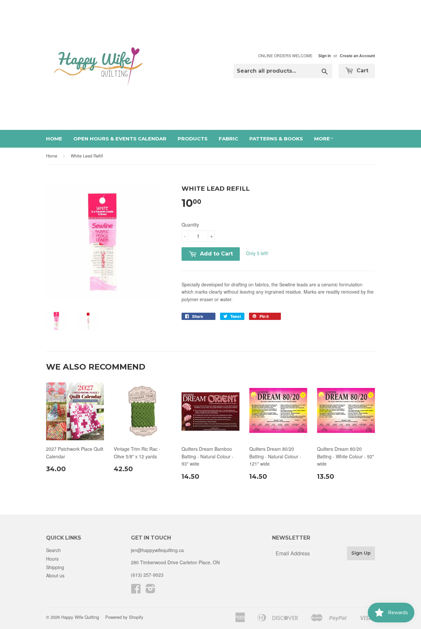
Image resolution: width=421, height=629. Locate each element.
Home (54, 138)
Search (53, 550)
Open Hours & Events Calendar (119, 138)
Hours (52, 558)
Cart (361, 70)
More (322, 138)
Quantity (190, 224)
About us (55, 575)
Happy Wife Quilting (80, 617)
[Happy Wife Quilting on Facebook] (136, 590)
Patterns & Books (276, 138)
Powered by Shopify (124, 617)
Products (193, 138)
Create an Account (357, 56)
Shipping (55, 567)
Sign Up (361, 553)
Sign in (324, 56)
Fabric (228, 138)
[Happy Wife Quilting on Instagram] (150, 590)
